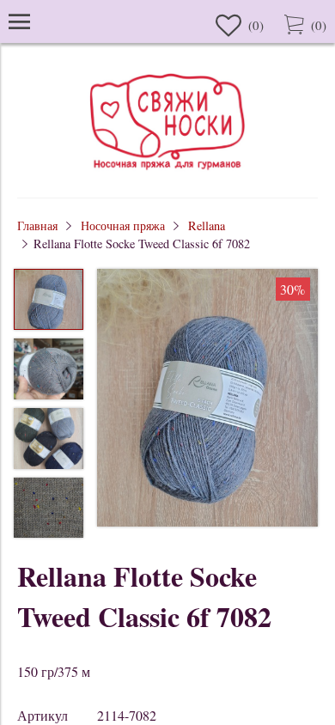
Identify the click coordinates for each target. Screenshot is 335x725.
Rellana (206, 225)
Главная (37, 225)
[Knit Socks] (167, 172)
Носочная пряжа (123, 225)
